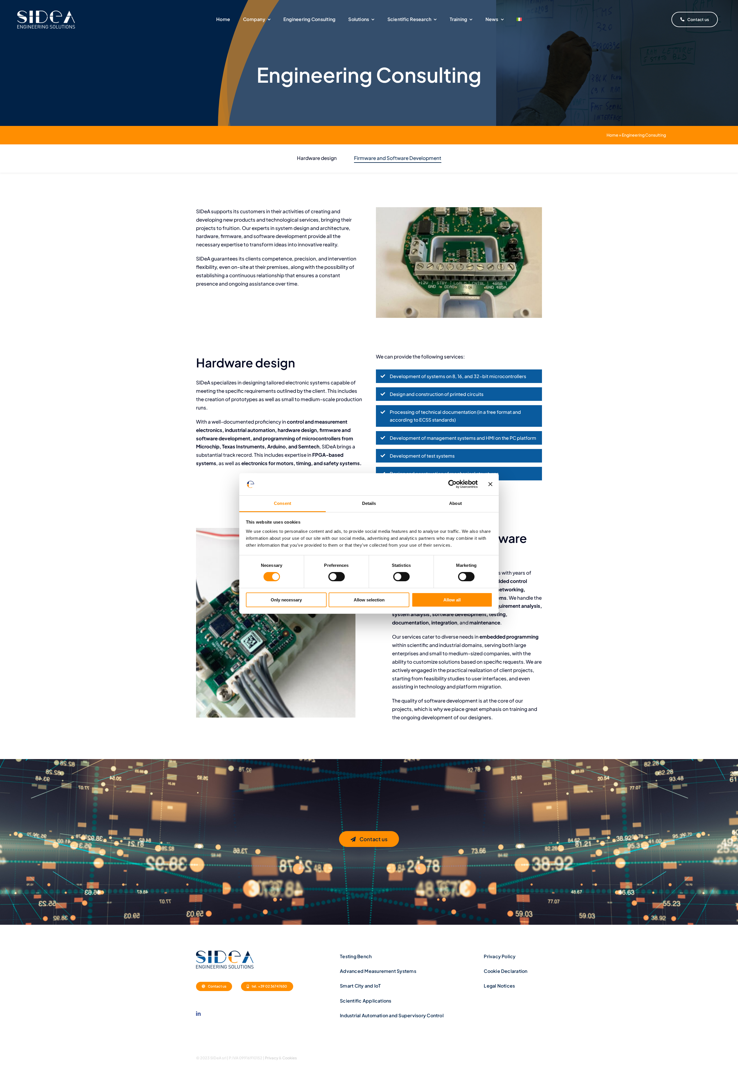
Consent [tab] (282, 503)
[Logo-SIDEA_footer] (225, 953)
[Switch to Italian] (519, 19)
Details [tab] (369, 503)
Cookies (289, 1058)
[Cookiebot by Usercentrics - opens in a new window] (452, 484)
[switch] (336, 576)
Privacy (271, 1058)
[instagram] (530, 1057)
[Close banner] (490, 484)
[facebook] (509, 1057)
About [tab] (455, 503)
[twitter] (519, 1057)
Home (612, 134)
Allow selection (369, 599)
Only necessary (286, 599)
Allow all (452, 599)
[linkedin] (198, 1013)
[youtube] (540, 1057)
